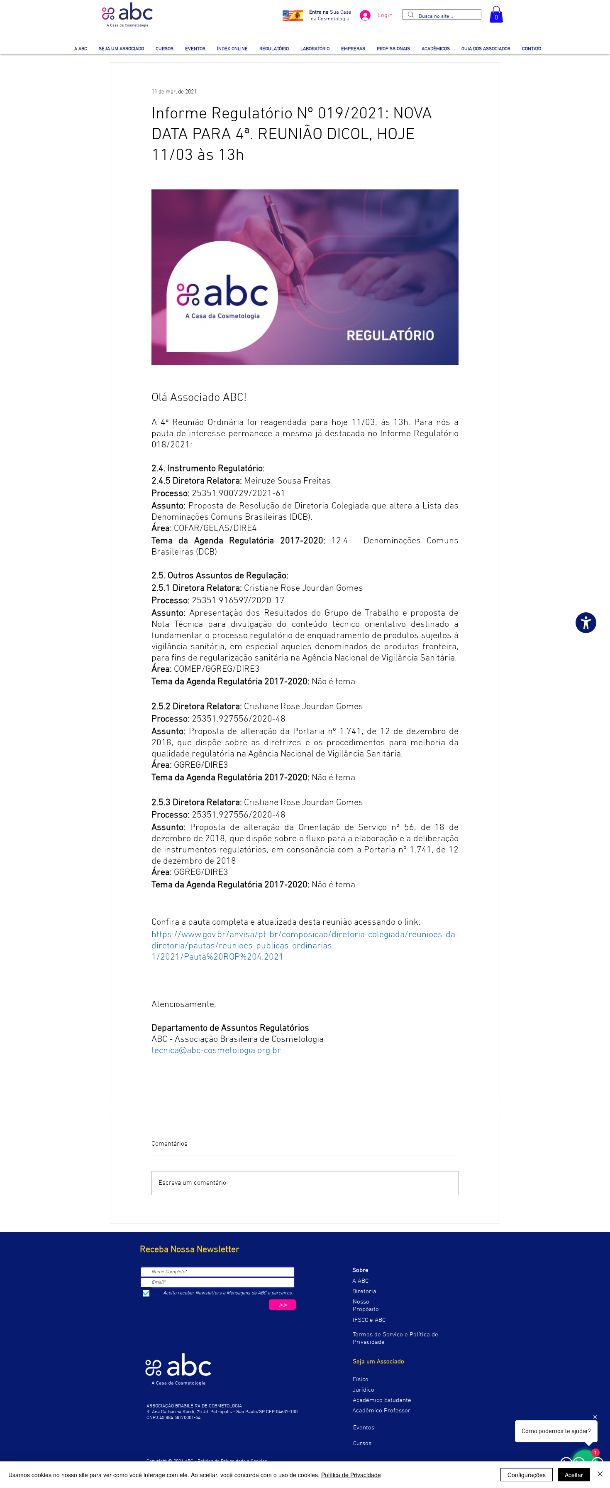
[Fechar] (600, 1474)
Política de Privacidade (351, 1475)
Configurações (527, 1475)
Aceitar (574, 1475)
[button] (496, 14)
